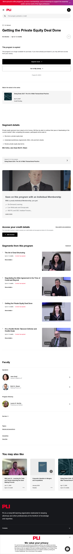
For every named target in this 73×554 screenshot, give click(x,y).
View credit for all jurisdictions (63, 227)
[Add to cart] (56, 261)
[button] (67, 549)
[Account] (69, 10)
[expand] (70, 3)
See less (4, 416)
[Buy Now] (14, 467)
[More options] (69, 37)
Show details (8, 259)
